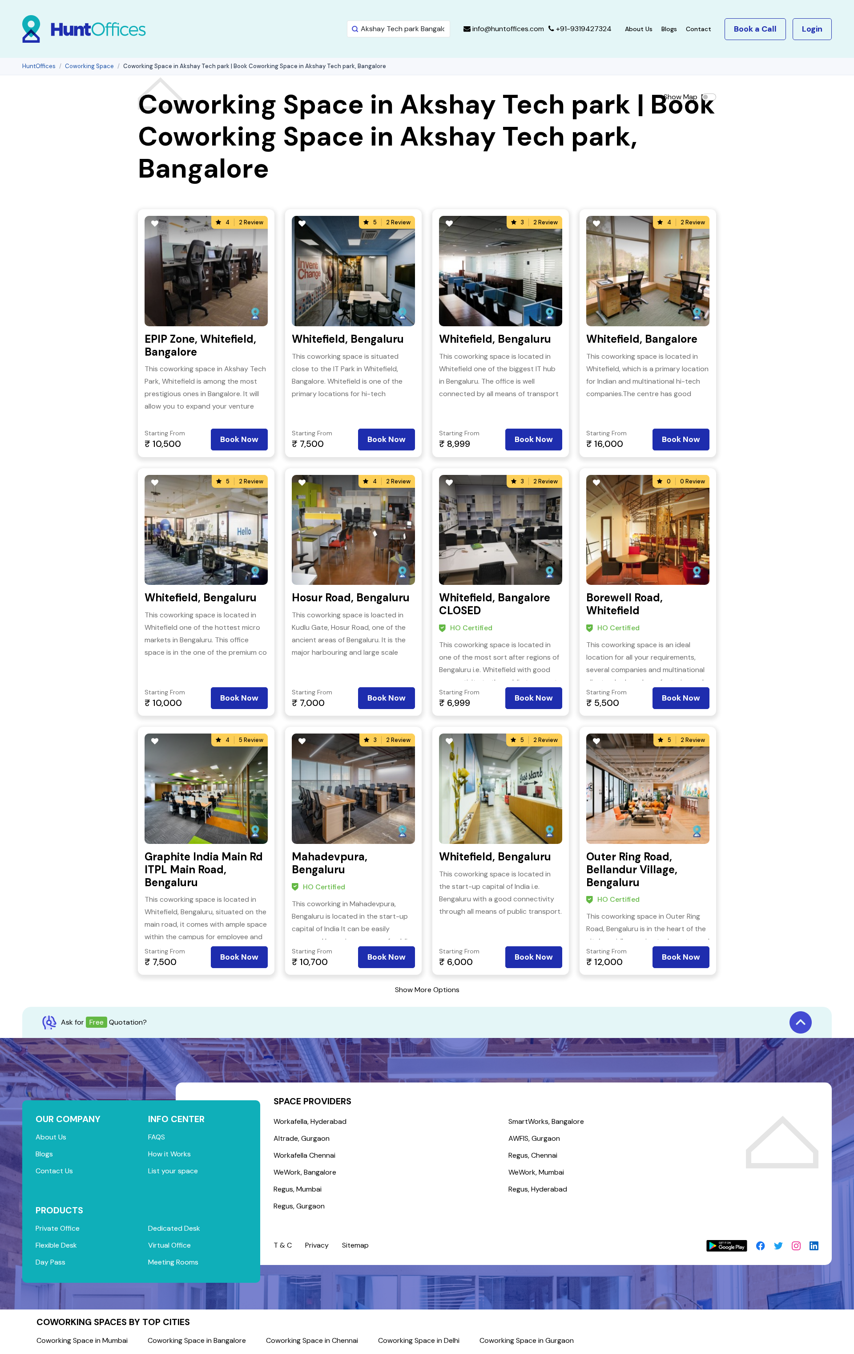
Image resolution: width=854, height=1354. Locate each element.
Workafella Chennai (304, 1155)
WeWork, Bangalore (305, 1172)
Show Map (680, 96)
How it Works (169, 1154)
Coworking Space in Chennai (312, 1340)
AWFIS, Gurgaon (534, 1138)
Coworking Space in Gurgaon (526, 1340)
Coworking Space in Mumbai (82, 1340)
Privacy (317, 1245)
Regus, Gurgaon (299, 1206)
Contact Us (54, 1171)
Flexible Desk (56, 1245)
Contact (698, 29)
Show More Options (427, 989)
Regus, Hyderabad (537, 1189)
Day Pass (50, 1262)
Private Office (58, 1228)
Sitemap (355, 1245)
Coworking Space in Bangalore (197, 1340)
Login (812, 29)
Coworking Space (89, 66)
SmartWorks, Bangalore (546, 1121)
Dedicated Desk (174, 1228)
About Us (639, 29)
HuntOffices (39, 66)
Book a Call (755, 29)
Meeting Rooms (173, 1262)
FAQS (156, 1137)
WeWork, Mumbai (536, 1172)
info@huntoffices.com (507, 28)
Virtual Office (169, 1245)
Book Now (239, 439)
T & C (283, 1245)
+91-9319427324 (583, 28)
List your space (173, 1171)
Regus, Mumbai (298, 1189)
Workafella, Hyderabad (310, 1121)
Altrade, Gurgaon (302, 1138)
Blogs (669, 29)
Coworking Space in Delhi (418, 1340)
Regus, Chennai (532, 1155)
